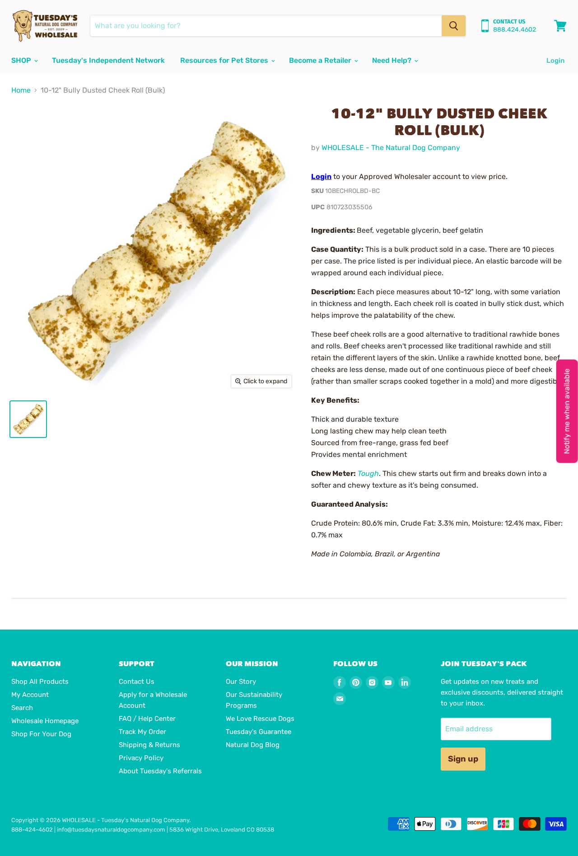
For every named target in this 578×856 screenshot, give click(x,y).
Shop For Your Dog (41, 734)
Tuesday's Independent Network (108, 60)
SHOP (22, 60)
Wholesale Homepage (45, 721)
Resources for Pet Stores (225, 60)
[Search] (454, 25)
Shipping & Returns (149, 745)
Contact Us (136, 681)
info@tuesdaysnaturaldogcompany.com (111, 829)
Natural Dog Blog (253, 745)
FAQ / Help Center (147, 719)
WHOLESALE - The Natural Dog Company (391, 147)
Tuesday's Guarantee (258, 732)
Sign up (463, 759)
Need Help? (392, 60)
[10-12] (28, 419)
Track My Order (142, 732)
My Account (30, 695)
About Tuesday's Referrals (160, 771)
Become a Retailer (321, 60)
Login (555, 60)
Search (22, 708)
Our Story (241, 681)
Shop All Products (40, 681)
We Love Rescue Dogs (260, 719)
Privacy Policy (141, 758)
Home (21, 90)
